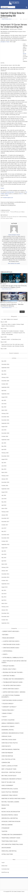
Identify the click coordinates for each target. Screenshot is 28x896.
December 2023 (5, 380)
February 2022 (5, 413)
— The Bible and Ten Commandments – (13, 679)
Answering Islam (10, 192)
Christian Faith (6, 746)
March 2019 (4, 472)
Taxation (4, 831)
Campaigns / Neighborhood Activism (12, 733)
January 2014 (5, 610)
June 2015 (4, 554)
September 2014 (5, 583)
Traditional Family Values (9, 841)
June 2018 (4, 498)
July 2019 (4, 462)
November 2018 (5, 482)
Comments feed (5, 869)
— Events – (5, 654)
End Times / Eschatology (9, 775)
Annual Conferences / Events (10, 723)
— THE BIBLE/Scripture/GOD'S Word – (12, 682)
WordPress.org (5, 872)
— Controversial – (7, 651)
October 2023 (5, 384)
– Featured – (5, 634)
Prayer (4, 808)
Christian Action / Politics (10, 742)
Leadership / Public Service (10, 795)
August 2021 (4, 426)
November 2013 (5, 616)
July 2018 (4, 495)
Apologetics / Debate (8, 726)
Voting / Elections (7, 854)
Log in (3, 862)
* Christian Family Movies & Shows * (12, 700)
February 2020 (5, 452)
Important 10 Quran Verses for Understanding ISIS (12, 14)
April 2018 (4, 505)
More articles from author (14, 263)
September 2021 (5, 423)
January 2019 (5, 479)
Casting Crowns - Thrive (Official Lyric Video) (12, 212)
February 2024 (5, 377)
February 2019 (5, 475)
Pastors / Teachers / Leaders (10, 801)
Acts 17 (21, 193)
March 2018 (4, 508)
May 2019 (4, 469)
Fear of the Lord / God (8, 782)
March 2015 (4, 564)
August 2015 (4, 547)
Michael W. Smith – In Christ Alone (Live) (11, 339)
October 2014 (5, 580)
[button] (26, 7)
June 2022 (4, 403)
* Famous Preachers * (8, 710)
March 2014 (4, 603)
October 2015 (5, 541)
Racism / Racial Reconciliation (11, 811)
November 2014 (5, 577)
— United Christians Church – (10, 688)
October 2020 (5, 436)
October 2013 (5, 619)
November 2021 (5, 420)
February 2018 (5, 511)
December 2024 (5, 364)
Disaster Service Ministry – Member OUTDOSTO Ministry (12, 305)
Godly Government (7, 785)
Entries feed (4, 865)
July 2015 (4, 551)
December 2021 (5, 416)
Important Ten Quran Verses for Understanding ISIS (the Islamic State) (14, 217)
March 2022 (4, 410)
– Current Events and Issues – (11, 631)
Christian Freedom (7, 752)
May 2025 (4, 361)
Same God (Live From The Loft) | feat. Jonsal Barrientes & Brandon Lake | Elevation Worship (13, 345)
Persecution (5, 805)
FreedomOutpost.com (8, 197)
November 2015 (5, 537)
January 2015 (5, 570)
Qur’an (24, 53)
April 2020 (4, 449)
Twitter (6, 195)
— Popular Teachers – (8, 665)
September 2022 (5, 393)
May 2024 (4, 374)
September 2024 (5, 367)
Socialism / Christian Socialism (11, 821)
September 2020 (5, 439)
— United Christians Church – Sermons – (14, 692)
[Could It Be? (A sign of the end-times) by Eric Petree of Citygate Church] (14, 277)
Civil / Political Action (8, 759)
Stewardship (5, 828)
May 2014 (4, 596)
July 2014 (4, 590)
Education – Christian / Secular (11, 772)
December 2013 (5, 613)
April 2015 (4, 560)
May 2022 (4, 406)
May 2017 (4, 531)
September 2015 (5, 544)
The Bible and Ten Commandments (12, 834)
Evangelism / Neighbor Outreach (11, 779)
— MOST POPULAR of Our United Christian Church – (14, 661)
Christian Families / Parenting (11, 749)
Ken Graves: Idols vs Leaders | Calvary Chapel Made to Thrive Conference (13, 325)
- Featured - (4, 283)
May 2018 (4, 501)
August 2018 (4, 492)
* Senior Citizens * (7, 713)
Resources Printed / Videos (10, 815)
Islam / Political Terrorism (10, 792)
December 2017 (5, 518)
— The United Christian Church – (11, 685)
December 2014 (5, 574)
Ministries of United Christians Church (9, 302)
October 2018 (5, 485)
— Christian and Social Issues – (11, 644)
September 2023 (5, 387)
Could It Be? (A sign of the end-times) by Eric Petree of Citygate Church (14, 286)
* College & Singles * (8, 703)
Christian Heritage (7, 756)
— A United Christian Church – (11, 641)
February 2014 (5, 606)
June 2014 (4, 593)
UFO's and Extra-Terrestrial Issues (12, 844)
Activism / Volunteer (8, 720)
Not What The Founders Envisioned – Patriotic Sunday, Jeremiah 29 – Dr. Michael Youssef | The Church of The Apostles (13, 332)
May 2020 (4, 446)
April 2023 (4, 390)
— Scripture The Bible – (9, 675)
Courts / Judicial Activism (9, 765)
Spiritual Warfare (7, 824)
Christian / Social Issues (9, 739)
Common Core (6, 762)
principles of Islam (5, 41)
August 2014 (4, 587)
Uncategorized (5, 17)
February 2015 (5, 567)
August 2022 (4, 397)
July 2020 (4, 443)
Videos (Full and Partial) (9, 851)
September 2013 (5, 623)
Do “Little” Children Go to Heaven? (10, 319)
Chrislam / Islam (6, 736)
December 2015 (5, 534)
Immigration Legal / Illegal (10, 788)
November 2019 (5, 456)
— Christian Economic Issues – (11, 647)
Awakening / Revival (8, 729)
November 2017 (5, 521)
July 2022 (4, 400)
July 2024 (4, 370)
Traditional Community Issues (11, 837)
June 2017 (4, 528)
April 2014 (4, 600)
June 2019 (4, 465)
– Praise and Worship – (8, 638)
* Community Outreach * (9, 706)
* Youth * (4, 716)
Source (2, 188)
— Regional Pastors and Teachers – (12, 672)
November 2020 (5, 433)
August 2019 (4, 459)
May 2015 (4, 557)
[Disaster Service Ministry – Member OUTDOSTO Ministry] (14, 296)
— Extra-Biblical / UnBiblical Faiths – (13, 657)
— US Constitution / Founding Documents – (11, 696)
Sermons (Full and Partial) (10, 818)
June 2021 (4, 429)
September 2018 (5, 488)
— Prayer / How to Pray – (9, 669)
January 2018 (5, 515)
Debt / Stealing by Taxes (9, 769)
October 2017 (5, 524)
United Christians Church (7, 19)
